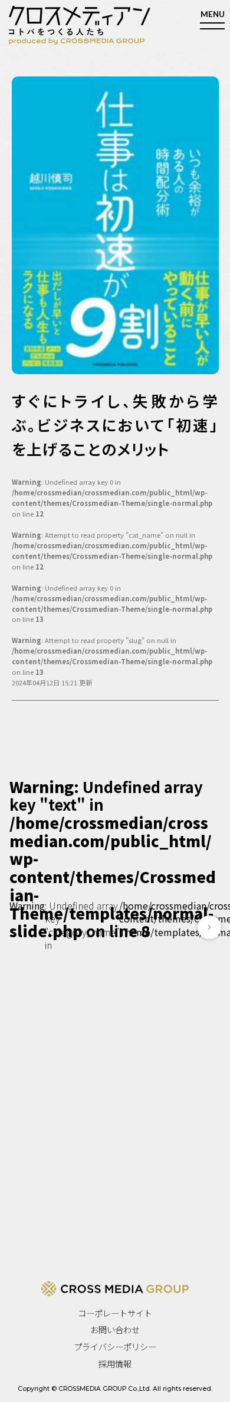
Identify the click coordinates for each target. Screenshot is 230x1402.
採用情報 (115, 1363)
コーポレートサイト (115, 1313)
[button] (209, 927)
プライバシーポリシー (115, 1346)
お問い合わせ (115, 1329)
